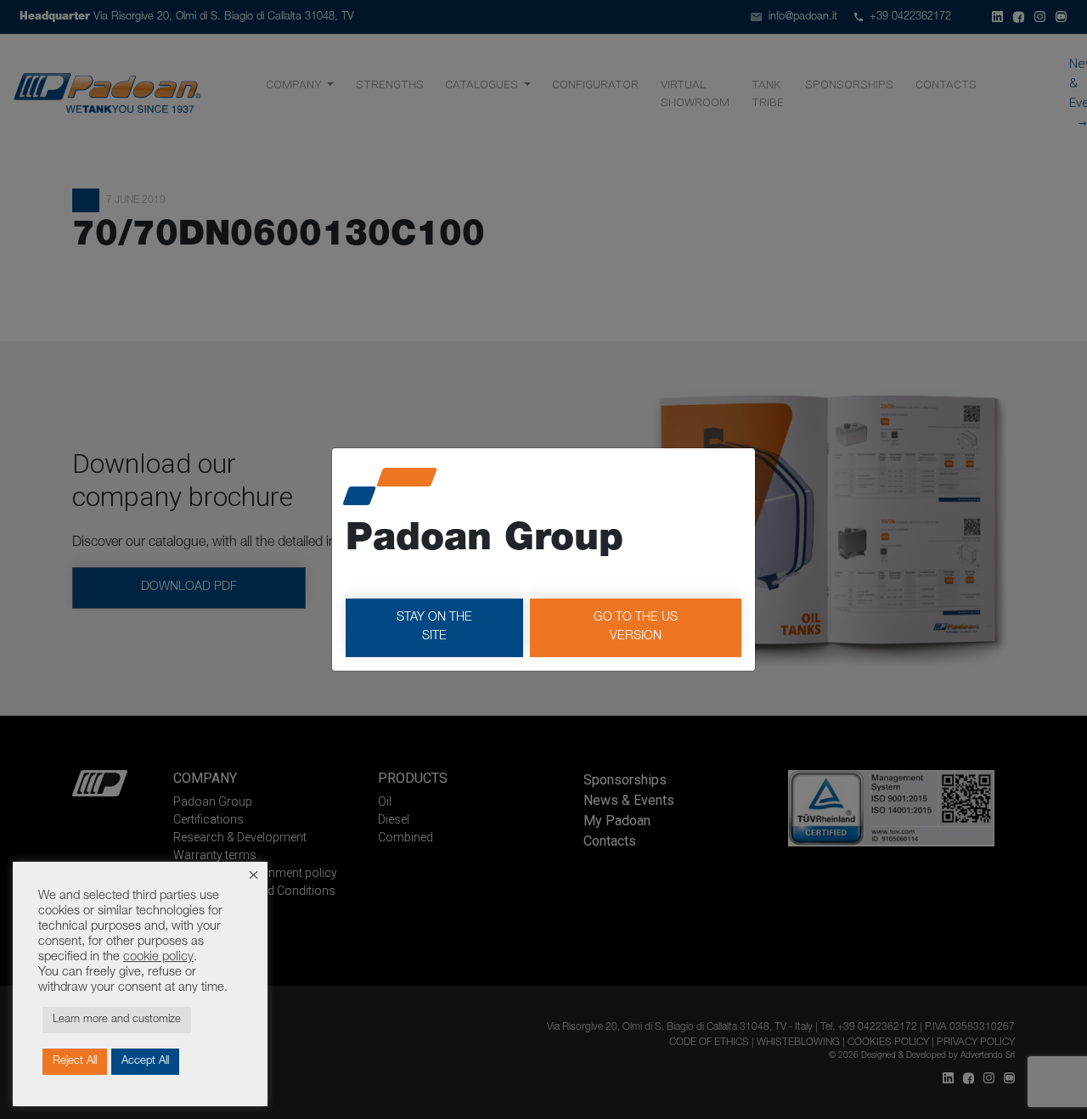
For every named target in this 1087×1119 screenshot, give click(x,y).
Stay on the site (434, 627)
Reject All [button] (75, 1061)
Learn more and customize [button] (117, 1020)
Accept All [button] (145, 1061)
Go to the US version (636, 627)
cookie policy (158, 958)
